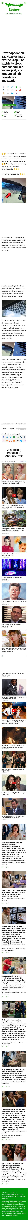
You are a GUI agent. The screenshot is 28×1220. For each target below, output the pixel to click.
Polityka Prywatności (8, 1194)
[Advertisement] (14, 35)
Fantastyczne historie (9, 424)
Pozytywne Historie (9, 105)
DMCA (8, 1196)
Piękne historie (21, 424)
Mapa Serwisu (15, 1196)
